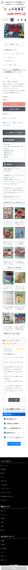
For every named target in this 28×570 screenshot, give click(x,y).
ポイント (3, 477)
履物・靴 (3, 530)
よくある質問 (4, 484)
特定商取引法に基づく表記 (6, 496)
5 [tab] (18, 35)
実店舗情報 (3, 469)
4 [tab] (16, 35)
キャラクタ (3, 514)
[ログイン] (25, 19)
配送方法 (3, 473)
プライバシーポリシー (5, 488)
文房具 (2, 522)
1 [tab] (9, 35)
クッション (19, 122)
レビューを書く (14, 400)
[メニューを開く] (2, 2)
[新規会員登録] (18, 19)
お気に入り (3, 556)
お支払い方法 (4, 480)
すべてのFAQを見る (14, 443)
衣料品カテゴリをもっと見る (11, 333)
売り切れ (14, 104)
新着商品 (3, 540)
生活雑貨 (3, 518)
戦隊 (14, 122)
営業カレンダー (4, 560)
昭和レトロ (3, 510)
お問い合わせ (4, 500)
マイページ (3, 552)
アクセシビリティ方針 (5, 492)
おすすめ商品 (4, 548)
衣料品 (2, 526)
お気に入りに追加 (14, 109)
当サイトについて (5, 465)
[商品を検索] (12, 19)
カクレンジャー (7, 125)
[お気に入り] (21, 19)
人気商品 (3, 544)
